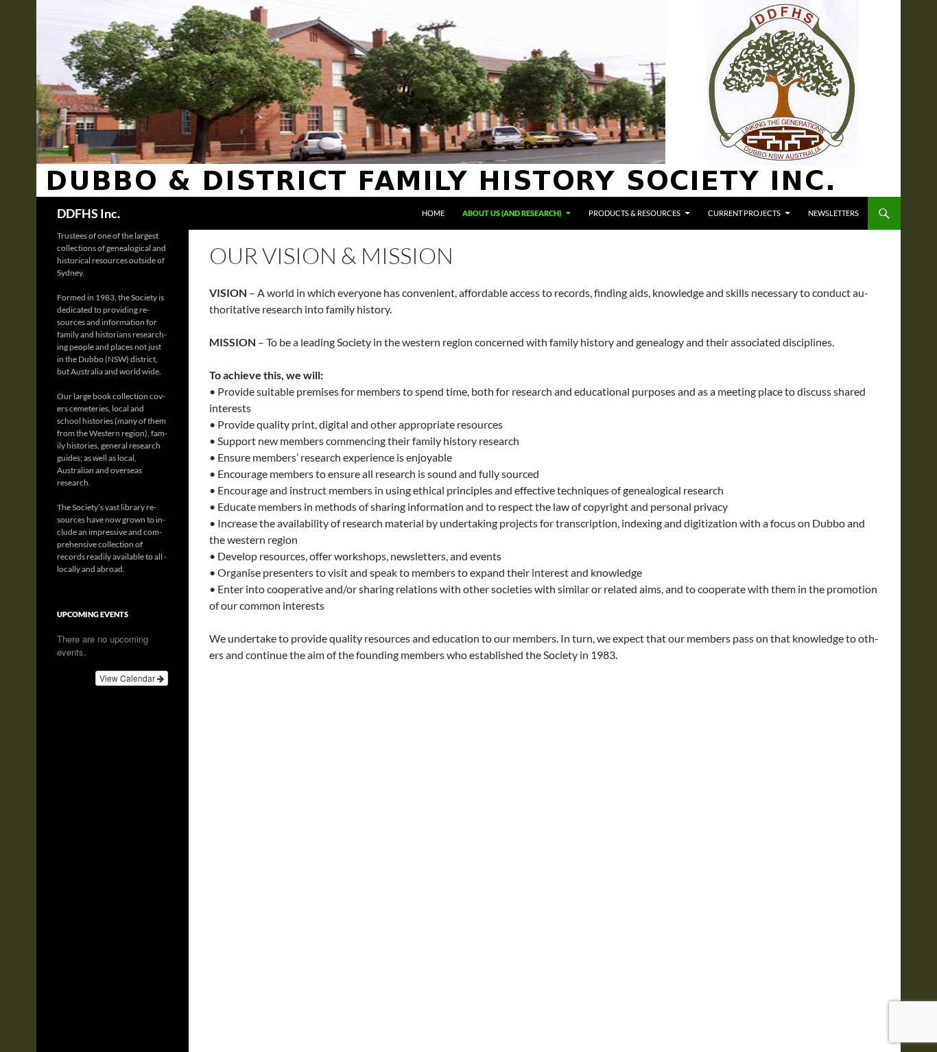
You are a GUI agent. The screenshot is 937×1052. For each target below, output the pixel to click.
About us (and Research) (511, 212)
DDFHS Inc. (88, 213)
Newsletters (833, 212)
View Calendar (128, 678)
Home (433, 212)
